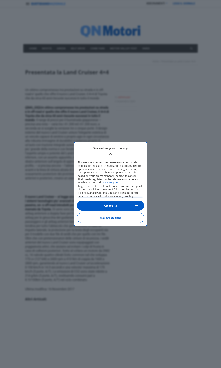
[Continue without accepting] (110, 153)
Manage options (110, 217)
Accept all (110, 205)
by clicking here (111, 182)
